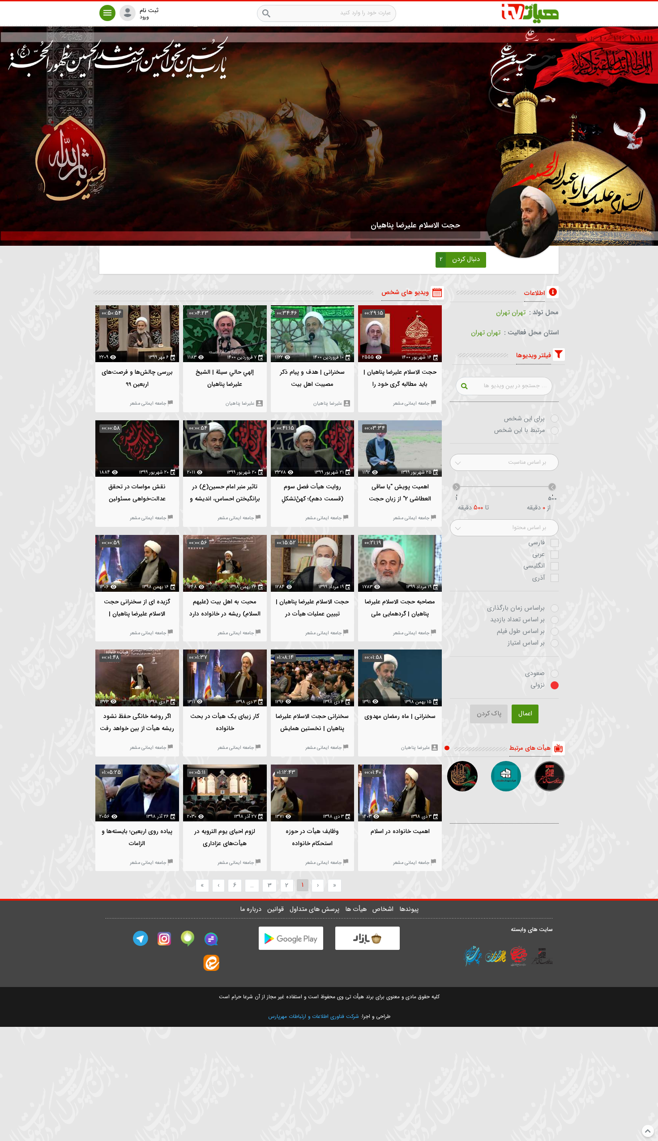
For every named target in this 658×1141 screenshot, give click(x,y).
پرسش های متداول (315, 909)
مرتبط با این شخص (519, 431)
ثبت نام (149, 10)
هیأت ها (356, 909)
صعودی (535, 674)
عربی (538, 555)
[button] (107, 13)
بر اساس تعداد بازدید (517, 620)
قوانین (276, 909)
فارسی (536, 543)
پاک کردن (489, 714)
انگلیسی (534, 566)
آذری (538, 578)
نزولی (537, 685)
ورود (144, 17)
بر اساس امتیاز (526, 643)
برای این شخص (524, 419)
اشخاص (383, 909)
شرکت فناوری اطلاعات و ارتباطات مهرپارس (313, 1017)
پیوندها (409, 909)
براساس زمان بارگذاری (516, 608)
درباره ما (251, 909)
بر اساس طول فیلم (521, 632)
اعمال (525, 714)
